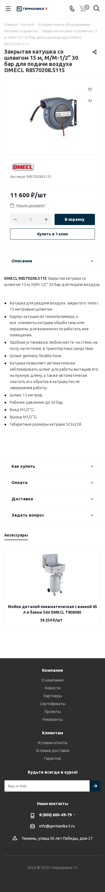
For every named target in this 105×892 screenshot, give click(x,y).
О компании (53, 680)
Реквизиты (53, 719)
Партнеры (52, 696)
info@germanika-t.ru (57, 826)
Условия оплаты (52, 742)
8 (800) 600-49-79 (55, 815)
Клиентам (52, 732)
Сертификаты (53, 703)
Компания (52, 670)
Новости (52, 688)
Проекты (53, 711)
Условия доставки (52, 750)
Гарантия (52, 758)
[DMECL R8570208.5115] (52, 114)
